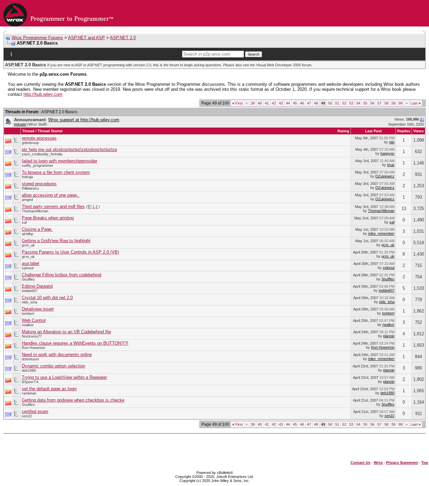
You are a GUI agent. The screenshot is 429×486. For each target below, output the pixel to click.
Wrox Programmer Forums (37, 37)
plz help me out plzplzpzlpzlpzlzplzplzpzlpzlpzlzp (69, 149)
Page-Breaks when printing (48, 217)
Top (424, 463)
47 (309, 103)
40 (260, 103)
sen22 (27, 416)
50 (330, 103)
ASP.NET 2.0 (123, 37)
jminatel (20, 124)
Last (416, 103)
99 (401, 103)
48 (316, 103)
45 (295, 103)
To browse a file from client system (56, 172)
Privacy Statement (402, 463)
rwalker (28, 325)
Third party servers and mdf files (53, 206)
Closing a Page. (37, 229)
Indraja (27, 177)
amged (27, 200)
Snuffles (28, 279)
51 (337, 103)
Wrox (378, 463)
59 (393, 103)
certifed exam (35, 411)
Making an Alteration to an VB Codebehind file (66, 331)
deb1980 (29, 370)
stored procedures (39, 183)
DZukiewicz (384, 176)
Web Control (34, 320)
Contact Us (360, 463)
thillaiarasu (30, 188)
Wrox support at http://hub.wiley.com (83, 119)
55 (365, 103)
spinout (28, 268)
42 (274, 103)
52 (344, 103)
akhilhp (27, 234)
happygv (387, 153)
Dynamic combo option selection (53, 365)
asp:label (30, 263)
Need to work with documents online (57, 354)
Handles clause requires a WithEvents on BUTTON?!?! (75, 343)
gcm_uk (28, 245)
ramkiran (29, 393)
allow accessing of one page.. (50, 195)
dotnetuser (30, 359)
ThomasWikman (35, 211)
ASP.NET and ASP (86, 37)
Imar (390, 165)
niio (391, 142)
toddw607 (30, 291)
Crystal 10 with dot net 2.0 (47, 297)
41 (267, 103)
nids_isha (29, 302)
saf (24, 222)
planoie (388, 336)
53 (351, 103)
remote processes (39, 138)
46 (302, 103)
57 (379, 103)
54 (358, 103)
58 (386, 103)
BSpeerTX (30, 382)
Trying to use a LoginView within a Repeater (64, 377)
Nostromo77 (32, 336)
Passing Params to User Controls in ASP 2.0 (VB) (70, 252)
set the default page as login (49, 388)
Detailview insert (38, 308)
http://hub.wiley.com (42, 94)
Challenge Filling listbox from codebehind (61, 274)
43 (281, 103)
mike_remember (381, 233)
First (237, 103)
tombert (28, 313)
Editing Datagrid (37, 286)
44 (288, 103)
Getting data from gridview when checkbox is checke (73, 400)
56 (372, 103)
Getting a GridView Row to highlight (56, 240)
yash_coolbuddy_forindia (42, 154)
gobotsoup (30, 143)
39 (253, 103)
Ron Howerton (33, 348)
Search (253, 54)
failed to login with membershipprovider (59, 160)
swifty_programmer (37, 165)
